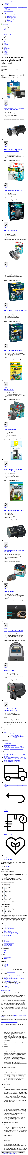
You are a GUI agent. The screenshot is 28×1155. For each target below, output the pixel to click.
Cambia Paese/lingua (17, 969)
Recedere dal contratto (6, 990)
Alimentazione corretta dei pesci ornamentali (14, 747)
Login (5, 29)
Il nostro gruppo (7, 957)
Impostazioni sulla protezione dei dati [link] (12, 982)
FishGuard (9, 670)
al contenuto (6, 3)
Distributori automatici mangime (14, 733)
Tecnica (5, 732)
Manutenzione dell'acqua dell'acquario (13, 746)
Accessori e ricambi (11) (15, 735)
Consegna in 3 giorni (8, 11)
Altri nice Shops (7, 987)
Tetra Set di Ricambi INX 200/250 (12, 760)
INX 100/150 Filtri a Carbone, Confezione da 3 (15, 758)
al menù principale (8, 1)
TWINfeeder (10, 429)
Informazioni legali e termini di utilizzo (13, 976)
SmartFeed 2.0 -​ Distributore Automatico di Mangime (14, 108)
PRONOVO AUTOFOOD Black (15, 310)
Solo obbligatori (9, 1019)
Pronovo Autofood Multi (13, 350)
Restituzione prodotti (11, 16)
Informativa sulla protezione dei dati (9, 1022)
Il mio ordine (7, 927)
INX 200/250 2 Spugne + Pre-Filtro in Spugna (15, 757)
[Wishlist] (5, 36)
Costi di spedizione (11, 17)
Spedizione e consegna (9, 930)
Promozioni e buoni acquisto (10, 932)
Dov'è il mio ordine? (11, 15)
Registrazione (7, 941)
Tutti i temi (9, 21)
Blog (5, 952)
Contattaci (9, 20)
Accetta (3, 1019)
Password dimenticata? (9, 943)
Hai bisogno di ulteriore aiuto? (11, 934)
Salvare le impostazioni (6, 1152)
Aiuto (5, 13)
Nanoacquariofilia (8, 743)
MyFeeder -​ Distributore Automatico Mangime (13, 470)
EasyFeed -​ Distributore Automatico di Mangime (13, 150)
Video (5, 950)
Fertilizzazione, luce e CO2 (10, 745)
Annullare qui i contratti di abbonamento (13, 984)
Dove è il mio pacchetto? (9, 944)
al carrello (6, 4)
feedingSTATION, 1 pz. (13, 190)
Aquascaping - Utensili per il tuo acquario (13, 749)
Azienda (6, 986)
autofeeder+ (9, 591)
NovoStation (9, 390)
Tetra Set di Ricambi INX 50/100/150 (12, 761)
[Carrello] (15, 38)
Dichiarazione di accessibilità (10, 981)
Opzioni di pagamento (12, 19)
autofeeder (9, 270)
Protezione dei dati (8, 977)
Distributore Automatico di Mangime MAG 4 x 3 (14, 709)
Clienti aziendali (7, 935)
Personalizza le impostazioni (20, 1019)
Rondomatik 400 (13, 631)
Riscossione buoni (8, 945)
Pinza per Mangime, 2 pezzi (14, 510)
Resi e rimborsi (7, 931)
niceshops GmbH (11, 972)
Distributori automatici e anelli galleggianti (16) (17, 737)
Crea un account (7, 34)
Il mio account (7, 925)
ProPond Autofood (11, 230)
